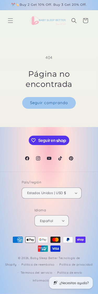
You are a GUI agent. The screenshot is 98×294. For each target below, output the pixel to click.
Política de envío (69, 272)
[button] (10, 20)
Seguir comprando (49, 102)
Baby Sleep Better (43, 258)
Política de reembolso (38, 264)
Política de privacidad (76, 264)
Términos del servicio (37, 272)
